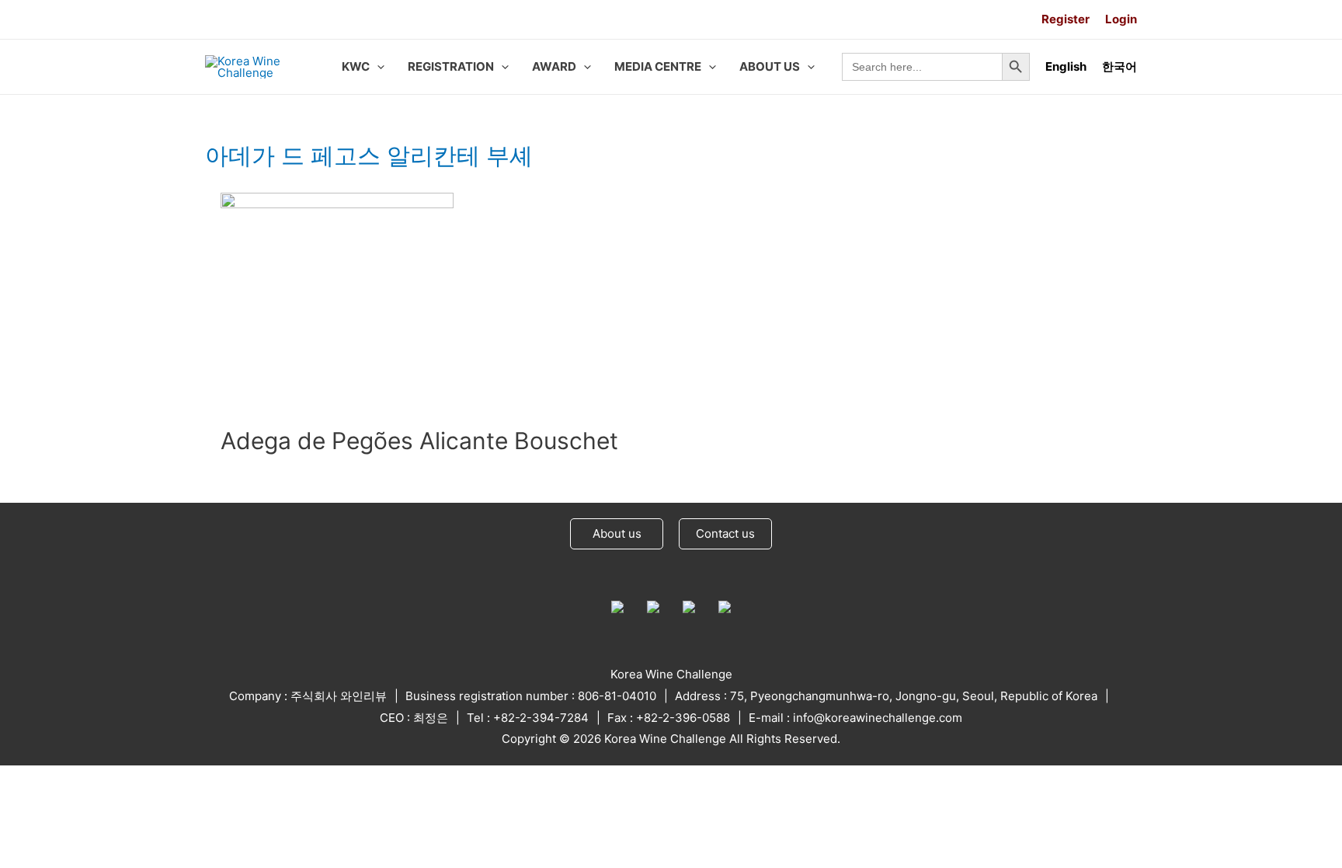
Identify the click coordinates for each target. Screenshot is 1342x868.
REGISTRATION (451, 66)
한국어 (1119, 66)
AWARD (554, 66)
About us (617, 533)
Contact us (725, 533)
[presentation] (377, 67)
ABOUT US (769, 66)
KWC (356, 66)
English (1065, 66)
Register (1065, 19)
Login (1121, 19)
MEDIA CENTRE (657, 66)
